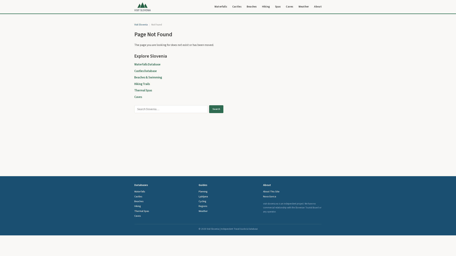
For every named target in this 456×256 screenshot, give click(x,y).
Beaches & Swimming (148, 77)
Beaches (252, 7)
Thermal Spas (143, 90)
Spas (278, 7)
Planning (203, 191)
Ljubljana (203, 196)
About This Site (271, 191)
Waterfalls (220, 7)
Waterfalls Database (147, 64)
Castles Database (145, 71)
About (318, 7)
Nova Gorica (269, 196)
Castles (237, 7)
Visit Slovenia (141, 24)
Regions (203, 206)
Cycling (202, 201)
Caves (289, 7)
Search (216, 109)
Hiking (266, 7)
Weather (304, 7)
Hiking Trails (142, 84)
